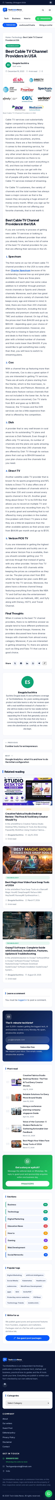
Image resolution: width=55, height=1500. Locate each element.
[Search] (43, 10)
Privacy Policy (9, 1437)
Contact (6, 1447)
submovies (11, 1286)
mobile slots (33, 1303)
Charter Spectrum (20, 270)
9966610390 (45, 19)
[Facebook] (50, 2)
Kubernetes (27, 1281)
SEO (17, 1292)
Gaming (27, 1240)
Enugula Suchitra (21, 63)
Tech (6, 18)
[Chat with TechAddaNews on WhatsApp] (48, 1493)
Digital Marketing (27, 1219)
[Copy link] (45, 663)
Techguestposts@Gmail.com (18, 1466)
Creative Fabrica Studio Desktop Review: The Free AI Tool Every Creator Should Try (26, 816)
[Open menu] (49, 10)
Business (16, 18)
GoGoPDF (27, 1292)
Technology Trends (15, 1303)
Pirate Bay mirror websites (18, 1297)
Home (8, 37)
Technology (17, 37)
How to (27, 18)
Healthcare (40, 1281)
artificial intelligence (34, 1275)
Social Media (12, 1281)
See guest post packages (29, 1338)
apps (9, 1292)
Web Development (27, 1247)
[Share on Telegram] (39, 663)
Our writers (7, 1423)
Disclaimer (7, 1442)
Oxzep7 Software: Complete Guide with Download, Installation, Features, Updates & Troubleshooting (26, 950)
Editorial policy (9, 1433)
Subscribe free (27, 1047)
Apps (9, 809)
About (5, 1419)
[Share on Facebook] (21, 663)
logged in (22, 1000)
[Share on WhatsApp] (33, 663)
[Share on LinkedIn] (27, 663)
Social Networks (27, 1255)
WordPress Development (31, 1286)
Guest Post (7, 1428)
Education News (27, 1226)
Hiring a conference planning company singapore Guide (32, 1109)
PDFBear (37, 1297)
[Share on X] (15, 663)
